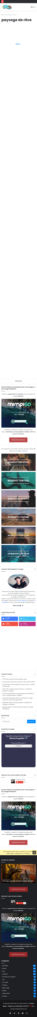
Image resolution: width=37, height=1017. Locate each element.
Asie (3, 971)
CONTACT (26, 1006)
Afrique (4, 990)
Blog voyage (5, 988)
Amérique (5, 974)
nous (19, 600)
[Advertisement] (18, 649)
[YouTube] (21, 606)
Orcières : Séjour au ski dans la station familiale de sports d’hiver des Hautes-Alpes (18, 187)
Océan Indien (6, 993)
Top (3, 979)
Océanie (4, 996)
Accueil (4, 14)
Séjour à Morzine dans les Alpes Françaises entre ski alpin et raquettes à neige (17, 229)
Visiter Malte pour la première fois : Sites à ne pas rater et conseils (18, 47)
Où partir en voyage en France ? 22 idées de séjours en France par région (17, 159)
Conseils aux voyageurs (8, 976)
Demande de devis (18, 440)
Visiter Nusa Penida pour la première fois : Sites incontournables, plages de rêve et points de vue (17, 87)
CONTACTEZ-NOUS (18, 889)
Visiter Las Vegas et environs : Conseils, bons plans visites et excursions (18, 369)
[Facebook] (14, 606)
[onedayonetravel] (7, 7)
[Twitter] (16, 606)
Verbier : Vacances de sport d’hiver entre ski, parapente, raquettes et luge (18, 270)
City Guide (5, 982)
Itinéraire (4, 985)
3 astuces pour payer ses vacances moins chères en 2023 (18, 681)
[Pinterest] (18, 606)
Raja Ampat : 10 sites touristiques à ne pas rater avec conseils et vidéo (17, 130)
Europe (4, 968)
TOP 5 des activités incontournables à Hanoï (14, 679)
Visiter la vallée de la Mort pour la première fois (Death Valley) (18, 328)
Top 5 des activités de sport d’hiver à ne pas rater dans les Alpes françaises (17, 299)
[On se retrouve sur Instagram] (34, 852)
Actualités (5, 965)
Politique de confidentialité (15, 1006)
